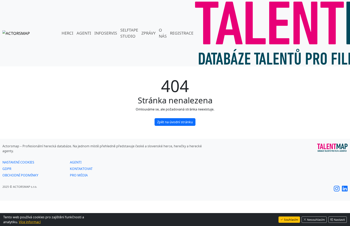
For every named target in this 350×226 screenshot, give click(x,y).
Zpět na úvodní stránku (175, 122)
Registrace (181, 33)
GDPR (6, 169)
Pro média (79, 175)
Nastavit (339, 220)
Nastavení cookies (18, 162)
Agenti (84, 33)
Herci (67, 33)
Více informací (30, 222)
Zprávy (148, 33)
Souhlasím (291, 220)
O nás (163, 33)
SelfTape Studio (129, 33)
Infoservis (105, 33)
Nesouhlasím (316, 220)
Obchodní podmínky (20, 175)
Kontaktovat (81, 169)
